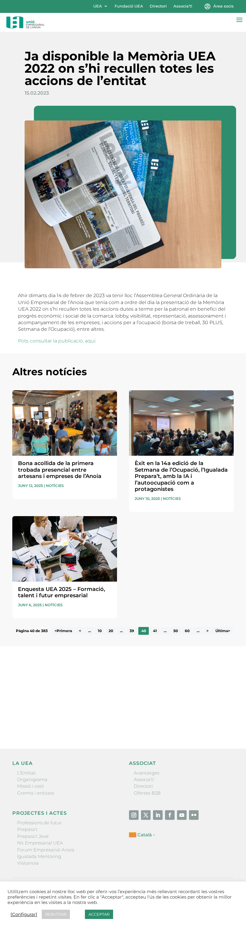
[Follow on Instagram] (134, 815)
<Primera (63, 630)
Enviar (220, 723)
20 (111, 630)
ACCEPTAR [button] (99, 914)
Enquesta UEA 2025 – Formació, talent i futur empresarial (61, 592)
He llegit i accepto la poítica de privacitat (56, 711)
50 (175, 630)
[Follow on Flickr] (194, 815)
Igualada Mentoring (39, 856)
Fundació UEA (129, 6)
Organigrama (32, 779)
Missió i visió (30, 786)
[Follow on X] (146, 815)
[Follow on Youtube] (182, 815)
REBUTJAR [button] (55, 914)
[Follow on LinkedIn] (158, 815)
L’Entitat (26, 773)
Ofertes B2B (147, 793)
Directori (158, 6)
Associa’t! (182, 6)
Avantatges (146, 773)
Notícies (55, 485)
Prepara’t (27, 829)
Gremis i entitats (35, 793)
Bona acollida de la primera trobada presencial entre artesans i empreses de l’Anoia (59, 469)
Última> (222, 630)
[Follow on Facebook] (170, 815)
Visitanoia (28, 863)
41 (155, 630)
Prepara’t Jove (33, 836)
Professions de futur (39, 823)
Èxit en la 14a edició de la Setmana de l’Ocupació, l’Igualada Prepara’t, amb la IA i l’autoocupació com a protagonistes (181, 476)
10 (100, 630)
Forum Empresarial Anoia (45, 850)
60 (187, 630)
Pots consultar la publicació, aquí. (57, 341)
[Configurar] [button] (23, 914)
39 (132, 630)
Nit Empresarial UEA (40, 843)
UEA (97, 6)
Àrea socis (223, 6)
